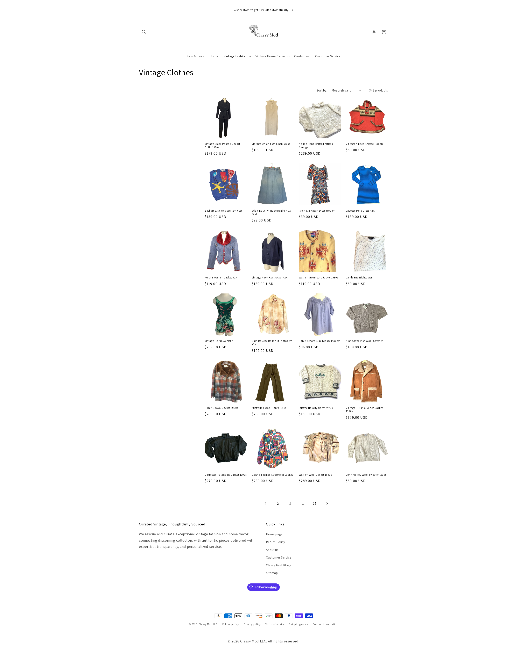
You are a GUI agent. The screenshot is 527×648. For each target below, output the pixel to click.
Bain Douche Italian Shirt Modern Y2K (272, 342)
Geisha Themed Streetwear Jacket (272, 474)
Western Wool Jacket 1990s (315, 474)
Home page (274, 534)
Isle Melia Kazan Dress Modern (317, 210)
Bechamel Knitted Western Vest (223, 210)
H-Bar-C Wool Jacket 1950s (221, 408)
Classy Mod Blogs (278, 565)
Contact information (325, 624)
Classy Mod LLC (208, 624)
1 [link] (266, 503)
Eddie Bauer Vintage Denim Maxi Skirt (271, 212)
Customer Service (278, 557)
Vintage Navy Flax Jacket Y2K (270, 277)
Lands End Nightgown (359, 277)
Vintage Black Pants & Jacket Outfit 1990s (222, 145)
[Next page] (327, 504)
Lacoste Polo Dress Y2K (360, 210)
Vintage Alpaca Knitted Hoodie (364, 144)
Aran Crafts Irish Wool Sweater (364, 341)
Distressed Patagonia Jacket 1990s (226, 474)
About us (272, 550)
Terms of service (275, 624)
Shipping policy (298, 624)
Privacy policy (252, 624)
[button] (144, 32)
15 (314, 503)
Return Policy (275, 542)
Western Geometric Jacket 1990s (318, 277)
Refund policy (230, 624)
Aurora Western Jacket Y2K (221, 277)
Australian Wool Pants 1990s (269, 408)
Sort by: (322, 90)
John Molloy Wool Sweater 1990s (366, 474)
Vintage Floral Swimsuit (219, 341)
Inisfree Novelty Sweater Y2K (316, 408)
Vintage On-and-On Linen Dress (271, 144)
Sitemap (272, 573)
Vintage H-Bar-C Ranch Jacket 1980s (364, 409)
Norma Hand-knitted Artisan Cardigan (316, 145)
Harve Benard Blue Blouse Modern (320, 341)
